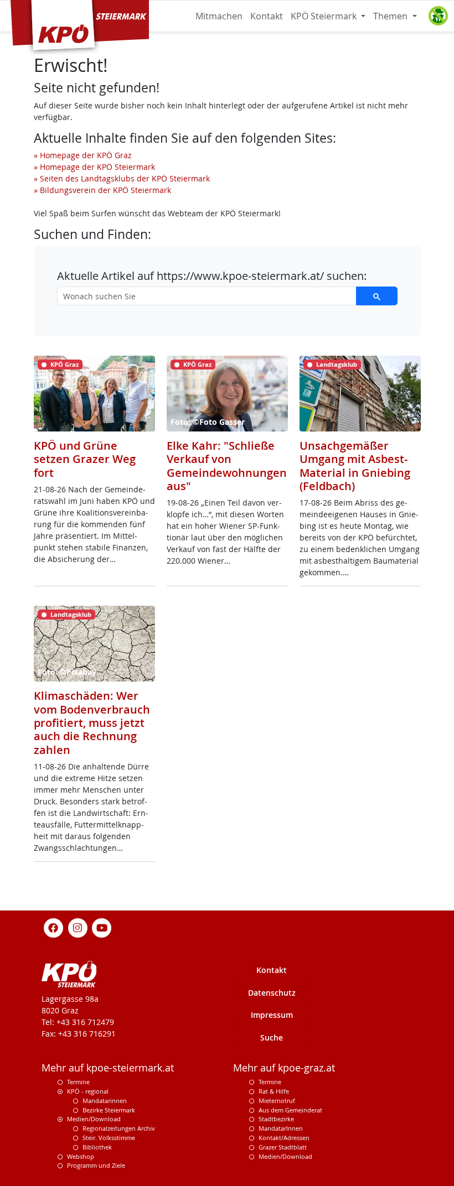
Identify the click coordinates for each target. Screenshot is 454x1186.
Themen (391, 16)
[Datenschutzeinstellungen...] (438, 16)
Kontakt (266, 16)
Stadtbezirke (276, 1119)
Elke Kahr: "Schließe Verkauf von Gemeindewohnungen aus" (227, 465)
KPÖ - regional (88, 1091)
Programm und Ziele (96, 1165)
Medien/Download (94, 1119)
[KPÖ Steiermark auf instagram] (77, 927)
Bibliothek (97, 1147)
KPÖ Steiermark (325, 16)
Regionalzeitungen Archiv (118, 1128)
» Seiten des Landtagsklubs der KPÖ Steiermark (122, 178)
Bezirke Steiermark (108, 1110)
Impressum (272, 1015)
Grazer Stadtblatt (283, 1147)
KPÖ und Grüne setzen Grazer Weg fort (85, 459)
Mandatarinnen (104, 1100)
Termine (78, 1082)
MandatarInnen (281, 1128)
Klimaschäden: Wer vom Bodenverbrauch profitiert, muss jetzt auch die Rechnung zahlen (92, 722)
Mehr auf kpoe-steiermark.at (108, 1068)
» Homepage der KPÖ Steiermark (94, 167)
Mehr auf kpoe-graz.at (284, 1068)
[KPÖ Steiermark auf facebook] (54, 927)
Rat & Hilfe (274, 1091)
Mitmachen (219, 16)
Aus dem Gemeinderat (290, 1110)
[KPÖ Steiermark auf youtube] (102, 927)
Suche (271, 1037)
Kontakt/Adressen (284, 1137)
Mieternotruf (277, 1100)
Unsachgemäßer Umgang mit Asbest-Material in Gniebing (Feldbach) (355, 465)
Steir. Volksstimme (108, 1137)
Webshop (80, 1156)
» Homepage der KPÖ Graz (83, 155)
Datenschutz (272, 992)
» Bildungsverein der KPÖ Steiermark (102, 190)
